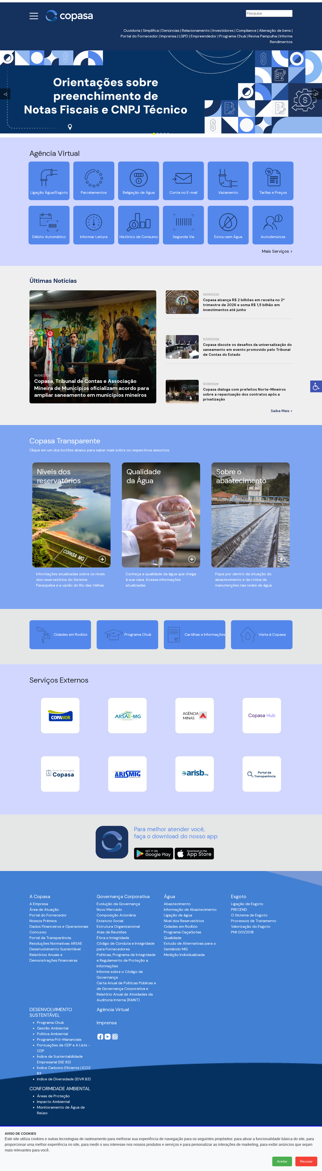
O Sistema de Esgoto (249, 915)
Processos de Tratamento (253, 920)
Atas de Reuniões (112, 932)
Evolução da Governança (118, 903)
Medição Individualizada (184, 954)
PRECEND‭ (239, 909)
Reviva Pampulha (262, 36)
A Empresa (38, 903)
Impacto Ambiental (53, 1101)
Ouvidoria (132, 30)
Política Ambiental (52, 1033)
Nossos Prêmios (43, 920)
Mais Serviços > (277, 251)
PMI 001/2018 (242, 932)
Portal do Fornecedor (139, 36)
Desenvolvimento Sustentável (55, 949)
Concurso (37, 932)
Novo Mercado (109, 909)
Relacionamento (196, 30)
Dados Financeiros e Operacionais (58, 926)
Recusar (306, 1161)
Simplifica (151, 30)
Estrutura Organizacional (118, 926)
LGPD (183, 36)
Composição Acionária (116, 915)
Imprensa (168, 36)
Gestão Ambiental (52, 1028)
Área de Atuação (44, 909)
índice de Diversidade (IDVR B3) (64, 1079)
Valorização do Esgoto (250, 926)
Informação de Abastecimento (190, 909)
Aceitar (282, 1161)
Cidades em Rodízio (181, 926)
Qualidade (173, 937)
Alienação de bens (275, 30)
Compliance (246, 30)
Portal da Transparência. (50, 937)
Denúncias (170, 30)
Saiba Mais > (282, 411)
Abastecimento (177, 903)
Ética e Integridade (113, 937)
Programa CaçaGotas (182, 932)
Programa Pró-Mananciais (59, 1039)
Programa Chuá (232, 36)
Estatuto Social (110, 920)
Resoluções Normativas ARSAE (55, 943)
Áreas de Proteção (53, 1096)
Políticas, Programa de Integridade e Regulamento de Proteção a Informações (126, 960)
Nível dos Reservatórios (184, 920)
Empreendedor (204, 36)
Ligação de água (178, 915)
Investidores (223, 30)
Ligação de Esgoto (247, 903)
